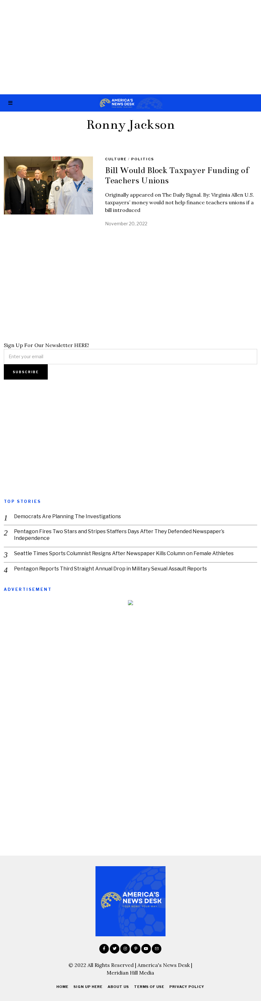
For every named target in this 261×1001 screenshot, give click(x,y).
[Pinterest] (135, 949)
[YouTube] (146, 949)
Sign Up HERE (88, 986)
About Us (118, 986)
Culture (116, 159)
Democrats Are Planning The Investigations (67, 516)
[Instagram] (125, 949)
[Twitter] (114, 949)
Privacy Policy (186, 986)
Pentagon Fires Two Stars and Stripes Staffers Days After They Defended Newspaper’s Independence (119, 534)
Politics (142, 159)
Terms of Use (149, 986)
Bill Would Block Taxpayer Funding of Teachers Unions (177, 175)
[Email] (156, 949)
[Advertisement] (130, 47)
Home (62, 986)
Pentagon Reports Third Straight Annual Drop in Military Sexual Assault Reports (110, 569)
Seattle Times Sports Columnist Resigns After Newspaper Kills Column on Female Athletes (124, 553)
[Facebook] (104, 949)
